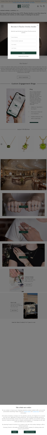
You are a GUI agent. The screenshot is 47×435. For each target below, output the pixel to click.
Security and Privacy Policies (23, 56)
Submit (23, 53)
